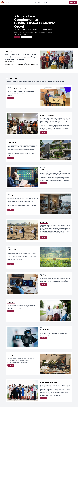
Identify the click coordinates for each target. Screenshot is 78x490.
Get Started (72, 2)
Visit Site (11, 97)
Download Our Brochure (26, 37)
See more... (9, 95)
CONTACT (45, 2)
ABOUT (39, 2)
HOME (35, 2)
